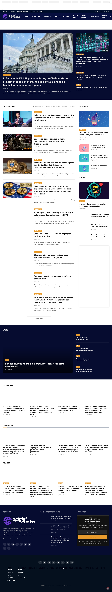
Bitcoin (53, 106)
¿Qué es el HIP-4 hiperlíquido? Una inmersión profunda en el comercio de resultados (84, 339)
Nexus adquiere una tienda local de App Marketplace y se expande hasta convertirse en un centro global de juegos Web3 (99, 236)
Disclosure (12, 11)
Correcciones (94, 16)
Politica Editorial (84, 16)
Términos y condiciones (37, 11)
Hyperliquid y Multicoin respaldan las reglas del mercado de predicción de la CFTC (53, 213)
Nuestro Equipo (75, 16)
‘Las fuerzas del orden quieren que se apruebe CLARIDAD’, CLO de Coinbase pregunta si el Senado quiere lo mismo (69, 449)
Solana (9, 575)
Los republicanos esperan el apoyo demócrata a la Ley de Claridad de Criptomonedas (49, 141)
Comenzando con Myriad (99, 166)
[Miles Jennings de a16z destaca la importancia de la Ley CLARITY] (44, 518)
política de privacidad (22, 11)
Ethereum (58, 106)
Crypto (25, 16)
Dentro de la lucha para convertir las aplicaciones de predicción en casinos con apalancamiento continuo (14, 489)
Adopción (64, 106)
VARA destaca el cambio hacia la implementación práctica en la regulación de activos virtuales (96, 449)
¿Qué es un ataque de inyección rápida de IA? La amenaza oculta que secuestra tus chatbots (99, 146)
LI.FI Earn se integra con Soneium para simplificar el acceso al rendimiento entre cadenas (14, 409)
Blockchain (36, 16)
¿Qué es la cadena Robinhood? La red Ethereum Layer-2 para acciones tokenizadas (93, 135)
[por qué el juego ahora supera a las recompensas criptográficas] (94, 190)
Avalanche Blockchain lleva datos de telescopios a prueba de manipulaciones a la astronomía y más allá (96, 409)
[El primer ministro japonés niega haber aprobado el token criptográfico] (17, 259)
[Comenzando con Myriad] (84, 168)
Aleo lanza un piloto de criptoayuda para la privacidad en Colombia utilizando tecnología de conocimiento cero (42, 410)
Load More (38, 318)
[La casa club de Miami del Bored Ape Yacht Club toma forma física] (38, 353)
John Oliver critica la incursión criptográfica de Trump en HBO (54, 235)
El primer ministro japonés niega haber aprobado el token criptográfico (51, 256)
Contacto (5, 11)
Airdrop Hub (104, 16)
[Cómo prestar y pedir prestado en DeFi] (102, 358)
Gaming (78, 84)
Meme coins (72, 106)
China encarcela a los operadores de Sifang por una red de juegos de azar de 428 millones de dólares (60, 539)
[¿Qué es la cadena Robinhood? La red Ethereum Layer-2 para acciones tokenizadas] (94, 119)
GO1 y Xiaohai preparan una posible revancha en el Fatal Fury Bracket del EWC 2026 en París (100, 226)
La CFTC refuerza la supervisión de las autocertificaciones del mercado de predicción (61, 528)
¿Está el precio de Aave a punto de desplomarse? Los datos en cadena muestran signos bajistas (70, 489)
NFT (43, 106)
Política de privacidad (95, 543)
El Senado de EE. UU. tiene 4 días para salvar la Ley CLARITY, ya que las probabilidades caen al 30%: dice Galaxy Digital (54, 299)
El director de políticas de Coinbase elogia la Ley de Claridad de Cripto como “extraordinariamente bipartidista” (54, 165)
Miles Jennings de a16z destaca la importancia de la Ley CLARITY (61, 517)
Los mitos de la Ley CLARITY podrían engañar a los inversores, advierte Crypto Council (91, 76)
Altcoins (48, 106)
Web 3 (7, 360)
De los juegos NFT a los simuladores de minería (91, 87)
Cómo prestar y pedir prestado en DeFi (83, 360)
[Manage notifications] (107, 588)
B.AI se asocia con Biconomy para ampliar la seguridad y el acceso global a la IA (69, 408)
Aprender (66, 16)
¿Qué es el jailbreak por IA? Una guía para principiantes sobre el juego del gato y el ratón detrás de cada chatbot (99, 156)
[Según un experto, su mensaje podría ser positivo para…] (17, 280)
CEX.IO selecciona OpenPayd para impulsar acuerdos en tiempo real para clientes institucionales (84, 349)
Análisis (57, 16)
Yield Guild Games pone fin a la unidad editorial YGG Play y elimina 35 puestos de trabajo (100, 216)
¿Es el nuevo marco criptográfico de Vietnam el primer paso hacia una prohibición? (40, 449)
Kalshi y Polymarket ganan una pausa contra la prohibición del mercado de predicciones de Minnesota (54, 117)
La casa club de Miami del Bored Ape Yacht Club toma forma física (34, 365)
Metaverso (38, 106)
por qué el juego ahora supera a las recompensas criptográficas (92, 205)
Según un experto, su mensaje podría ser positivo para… (52, 277)
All (33, 106)
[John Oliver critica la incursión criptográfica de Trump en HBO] (17, 237)
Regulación (48, 16)
